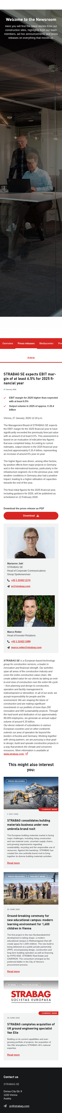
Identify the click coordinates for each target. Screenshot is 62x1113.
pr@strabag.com (20, 586)
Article (31, 358)
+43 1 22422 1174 (20, 580)
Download (29, 515)
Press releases (26, 343)
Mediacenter (46, 343)
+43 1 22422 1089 (21, 641)
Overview (7, 343)
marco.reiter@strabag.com (26, 647)
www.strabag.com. (14, 754)
